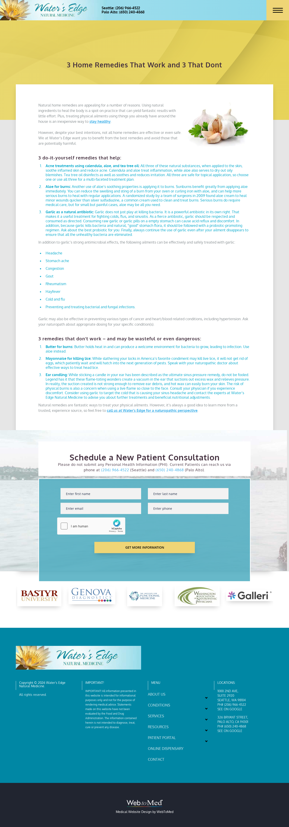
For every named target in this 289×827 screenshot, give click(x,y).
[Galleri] (249, 595)
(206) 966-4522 (115, 470)
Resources (158, 727)
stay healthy (100, 121)
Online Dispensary (165, 748)
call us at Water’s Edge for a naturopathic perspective (152, 410)
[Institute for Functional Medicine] (144, 595)
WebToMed (165, 812)
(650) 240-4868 (170, 470)
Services (156, 716)
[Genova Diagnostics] (91, 595)
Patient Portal (162, 737)
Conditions (159, 705)
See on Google (229, 709)
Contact (156, 759)
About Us (156, 694)
